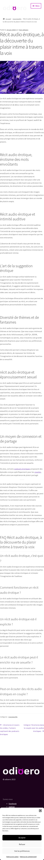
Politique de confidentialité (28, 857)
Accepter (22, 837)
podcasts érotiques (22, 469)
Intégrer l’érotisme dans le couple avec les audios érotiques (33, 728)
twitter (12, 806)
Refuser (22, 844)
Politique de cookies (12, 857)
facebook (12, 803)
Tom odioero (23, 30)
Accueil (8, 19)
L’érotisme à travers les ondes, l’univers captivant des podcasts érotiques (9, 730)
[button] (40, 810)
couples (37, 472)
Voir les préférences (22, 851)
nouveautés (17, 19)
